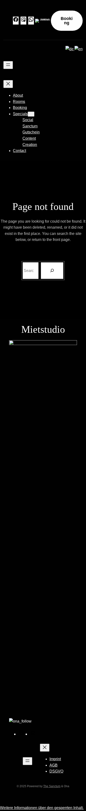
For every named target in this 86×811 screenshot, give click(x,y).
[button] (42, 808)
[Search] (52, 270)
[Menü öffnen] (8, 65)
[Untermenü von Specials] (31, 114)
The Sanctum (51, 786)
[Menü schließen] (8, 84)
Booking (67, 20)
